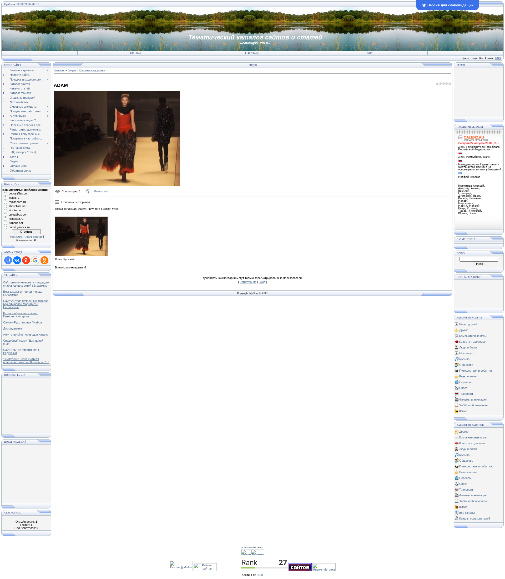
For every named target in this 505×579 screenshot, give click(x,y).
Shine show (100, 191)
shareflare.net (17, 206)
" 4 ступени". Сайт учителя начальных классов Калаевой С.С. (26, 360)
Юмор (463, 411)
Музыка (464, 359)
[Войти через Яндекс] (26, 260)
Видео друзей (468, 324)
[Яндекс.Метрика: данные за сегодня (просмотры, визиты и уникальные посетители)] (324, 567)
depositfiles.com (19, 193)
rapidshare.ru (17, 201)
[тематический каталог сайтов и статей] (300, 570)
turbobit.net (16, 222)
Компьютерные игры (473, 335)
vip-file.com (16, 210)
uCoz (260, 574)
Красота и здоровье (92, 70)
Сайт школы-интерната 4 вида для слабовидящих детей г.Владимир (26, 284)
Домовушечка (12, 328)
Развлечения (468, 376)
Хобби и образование (473, 405)
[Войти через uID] (8, 260)
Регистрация (252, 53)
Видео (72, 70)
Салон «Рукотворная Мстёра (22, 322)
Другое (463, 330)
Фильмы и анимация (473, 399)
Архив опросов (34, 237)
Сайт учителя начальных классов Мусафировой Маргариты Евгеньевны (25, 304)
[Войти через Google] (35, 260)
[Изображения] (81, 236)
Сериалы (465, 382)
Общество (466, 364)
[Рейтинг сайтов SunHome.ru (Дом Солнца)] (205, 570)
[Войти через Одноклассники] (44, 260)
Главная (136, 53)
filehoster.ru (16, 218)
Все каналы (467, 512)
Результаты (16, 237)
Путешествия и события (475, 370)
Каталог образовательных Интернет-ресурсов (20, 315)
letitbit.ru (14, 197)
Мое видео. (466, 353)
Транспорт (466, 393)
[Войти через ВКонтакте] (17, 260)
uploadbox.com (18, 214)
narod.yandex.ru (19, 227)
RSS (498, 58)
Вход (369, 53)
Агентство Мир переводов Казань (25, 334)
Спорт (463, 388)
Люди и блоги (468, 347)
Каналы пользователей (474, 518)
